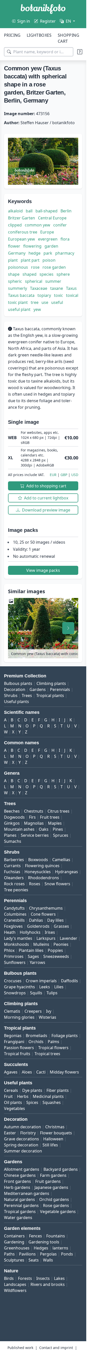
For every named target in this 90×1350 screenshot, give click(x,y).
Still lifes (50, 1145)
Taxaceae (38, 288)
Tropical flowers (53, 1047)
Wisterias (47, 1017)
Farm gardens (53, 1175)
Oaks (43, 829)
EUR (53, 474)
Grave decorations (21, 1139)
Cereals (11, 1090)
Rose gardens (56, 1205)
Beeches (12, 811)
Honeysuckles (37, 871)
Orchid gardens (54, 1199)
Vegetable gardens (58, 1211)
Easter (10, 1133)
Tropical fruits (17, 1053)
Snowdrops (15, 993)
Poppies (55, 950)
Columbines (15, 914)
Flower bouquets (56, 1133)
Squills (36, 993)
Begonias (13, 1035)
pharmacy (64, 253)
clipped (15, 225)
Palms (53, 1041)
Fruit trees (50, 817)
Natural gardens (19, 1199)
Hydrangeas (66, 871)
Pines (58, 829)
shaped (29, 274)
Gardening (14, 1242)
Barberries (14, 859)
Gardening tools (43, 1242)
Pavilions (27, 1254)
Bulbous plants (18, 683)
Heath (10, 932)
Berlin (66, 211)
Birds (9, 1278)
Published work (20, 1347)
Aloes (27, 1072)
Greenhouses (17, 1248)
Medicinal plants (48, 1096)
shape (14, 274)
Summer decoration (23, 1151)
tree (34, 302)
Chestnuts (33, 811)
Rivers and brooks (47, 1284)
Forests (25, 1278)
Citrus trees (59, 811)
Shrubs (11, 695)
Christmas (54, 1127)
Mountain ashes (19, 829)
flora (65, 239)
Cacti (41, 1072)
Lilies (59, 987)
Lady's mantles (18, 938)
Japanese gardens (51, 1187)
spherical (33, 281)
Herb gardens (17, 1187)
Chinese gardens (20, 1175)
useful (57, 302)
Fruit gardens (48, 1181)
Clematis (12, 1011)
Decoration (14, 689)
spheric (15, 281)
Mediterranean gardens (26, 1193)
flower (14, 246)
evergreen (48, 239)
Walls (48, 1260)
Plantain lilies (31, 950)
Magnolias (34, 823)
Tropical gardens (20, 1211)
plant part (30, 260)
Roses (34, 884)
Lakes (59, 1278)
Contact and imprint (56, 1347)
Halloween (53, 1139)
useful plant (19, 309)
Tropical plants (50, 695)
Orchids (36, 1041)
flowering (32, 246)
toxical (72, 295)
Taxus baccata (21, 295)
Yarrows (37, 962)
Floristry (28, 1133)
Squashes (51, 1102)
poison (49, 260)
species (47, 274)
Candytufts (14, 908)
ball (29, 211)
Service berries (35, 835)
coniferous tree (22, 232)
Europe (47, 232)
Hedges (41, 1248)
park (48, 253)
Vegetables (14, 1108)
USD (74, 474)
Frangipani (14, 1041)
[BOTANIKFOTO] (43, 9)
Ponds (67, 1254)
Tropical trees (47, 1053)
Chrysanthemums (46, 908)
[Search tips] (79, 51)
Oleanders (14, 877)
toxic (58, 295)
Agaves (11, 1072)
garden (51, 246)
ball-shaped (47, 211)
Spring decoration (21, 1145)
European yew (21, 239)
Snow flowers (57, 884)
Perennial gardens (21, 1205)
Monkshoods (16, 944)
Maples (55, 823)
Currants (12, 865)
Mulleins (41, 944)
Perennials (60, 689)
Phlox (9, 950)
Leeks (44, 987)
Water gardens (18, 1217)
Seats (33, 1260)
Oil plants (13, 1102)
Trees (27, 695)
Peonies (61, 944)
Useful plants (16, 701)
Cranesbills (14, 920)
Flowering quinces (42, 865)
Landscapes (15, 1284)
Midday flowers (64, 1072)
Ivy (48, 1011)
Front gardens (17, 1181)
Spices (32, 1102)
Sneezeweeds (56, 956)
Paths (9, 1254)
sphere (63, 274)
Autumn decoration (22, 1127)
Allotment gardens (21, 1169)
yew (37, 309)
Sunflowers (15, 962)
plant (13, 260)
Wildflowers (15, 1290)
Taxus (71, 288)
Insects (43, 1278)
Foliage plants (65, 1035)
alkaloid (15, 211)
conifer (60, 225)
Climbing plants (51, 683)
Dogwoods (14, 817)
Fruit (8, 1096)
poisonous (18, 267)
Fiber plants (57, 1090)
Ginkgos (12, 823)
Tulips (52, 993)
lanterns (60, 1248)
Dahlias (36, 920)
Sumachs (12, 841)
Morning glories (19, 1017)
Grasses (61, 926)
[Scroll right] (68, 628)
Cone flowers (43, 914)
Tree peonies (16, 890)
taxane (56, 288)
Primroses (14, 956)
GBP (63, 474)
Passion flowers (19, 1047)
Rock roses (14, 884)
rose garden (54, 267)
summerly (17, 288)
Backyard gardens (61, 1169)
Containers (14, 1236)
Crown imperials (41, 981)
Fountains (55, 1236)
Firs (32, 817)
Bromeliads (36, 1035)
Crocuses (13, 981)
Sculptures (14, 1260)
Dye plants (32, 1090)
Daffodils (69, 981)
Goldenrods (38, 926)
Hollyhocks (30, 932)
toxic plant (18, 302)
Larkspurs (46, 938)
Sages (33, 956)
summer (53, 281)
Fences (35, 1236)
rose (35, 267)
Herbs (22, 1096)
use (45, 302)
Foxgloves (13, 926)
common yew (37, 225)
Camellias (61, 859)
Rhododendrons (43, 877)
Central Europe (52, 218)
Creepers (33, 1011)
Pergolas (48, 1254)
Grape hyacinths (19, 987)
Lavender (68, 938)
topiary (44, 295)
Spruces (60, 835)
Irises (50, 932)
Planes (10, 835)
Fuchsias (12, 871)
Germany (17, 253)
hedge (34, 253)
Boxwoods (38, 859)
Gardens (38, 689)
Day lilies (55, 920)
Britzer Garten (21, 218)
